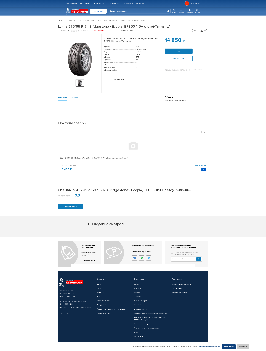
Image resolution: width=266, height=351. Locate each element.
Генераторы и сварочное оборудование (111, 309)
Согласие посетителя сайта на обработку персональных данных (150, 318)
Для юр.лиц (115, 3)
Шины (99, 284)
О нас (136, 332)
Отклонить (243, 346)
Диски (99, 288)
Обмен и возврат (140, 301)
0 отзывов (84, 31)
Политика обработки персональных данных (150, 313)
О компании (71, 3)
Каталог (101, 279)
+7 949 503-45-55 (66, 304)
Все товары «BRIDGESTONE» (114, 80)
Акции (136, 284)
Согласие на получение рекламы (146, 328)
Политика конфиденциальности (146, 324)
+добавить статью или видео (176, 100)
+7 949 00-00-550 (66, 293)
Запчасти (100, 292)
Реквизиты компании (179, 292)
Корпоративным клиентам (181, 284)
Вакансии (140, 3)
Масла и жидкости (103, 301)
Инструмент (101, 305)
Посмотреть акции (88, 261)
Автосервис (85, 3)
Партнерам (177, 279)
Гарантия (137, 305)
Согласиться (229, 346)
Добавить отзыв (71, 207)
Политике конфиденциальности (209, 346)
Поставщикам (177, 288)
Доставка (137, 297)
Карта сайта (138, 336)
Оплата (137, 292)
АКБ (98, 297)
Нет (178, 51)
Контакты (137, 288)
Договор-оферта (140, 309)
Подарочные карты (104, 313)
